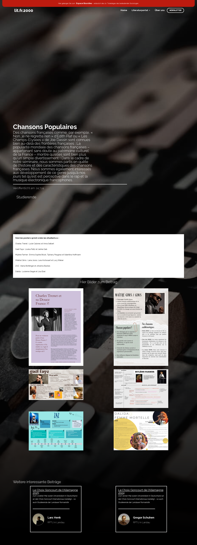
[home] (23, 10)
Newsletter (175, 10)
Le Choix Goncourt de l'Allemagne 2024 (140, 491)
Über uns (160, 10)
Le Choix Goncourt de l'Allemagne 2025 (55, 491)
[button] (141, 10)
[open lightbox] (56, 327)
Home (124, 10)
